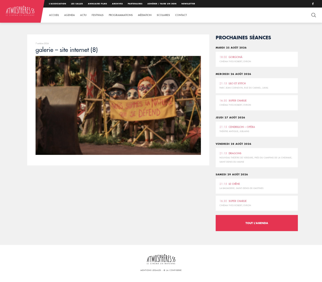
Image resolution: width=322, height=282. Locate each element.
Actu (83, 15)
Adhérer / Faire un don (162, 4)
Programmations (121, 15)
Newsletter (188, 4)
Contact (181, 15)
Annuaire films (97, 4)
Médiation (145, 15)
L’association (57, 4)
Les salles (77, 4)
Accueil (54, 15)
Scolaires (163, 15)
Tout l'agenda (257, 223)
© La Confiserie (173, 270)
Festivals (98, 15)
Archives (117, 4)
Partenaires (135, 4)
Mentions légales (151, 270)
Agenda (69, 15)
